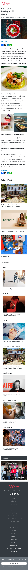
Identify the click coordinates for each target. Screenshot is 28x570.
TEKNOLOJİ (14, 534)
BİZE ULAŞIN (14, 563)
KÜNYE (4, 559)
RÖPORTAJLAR (14, 537)
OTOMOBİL (14, 540)
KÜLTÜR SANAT (14, 528)
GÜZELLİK (14, 501)
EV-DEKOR (14, 507)
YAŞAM (14, 525)
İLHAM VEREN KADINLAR (14, 516)
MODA (14, 498)
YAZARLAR (14, 552)
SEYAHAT (14, 510)
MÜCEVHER (14, 504)
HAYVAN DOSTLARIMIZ (14, 549)
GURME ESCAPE (14, 522)
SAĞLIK (14, 531)
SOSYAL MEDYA (14, 546)
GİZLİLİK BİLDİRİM (22, 559)
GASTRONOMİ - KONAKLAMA (14, 519)
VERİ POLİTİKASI (11, 559)
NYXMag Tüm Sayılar (14, 513)
